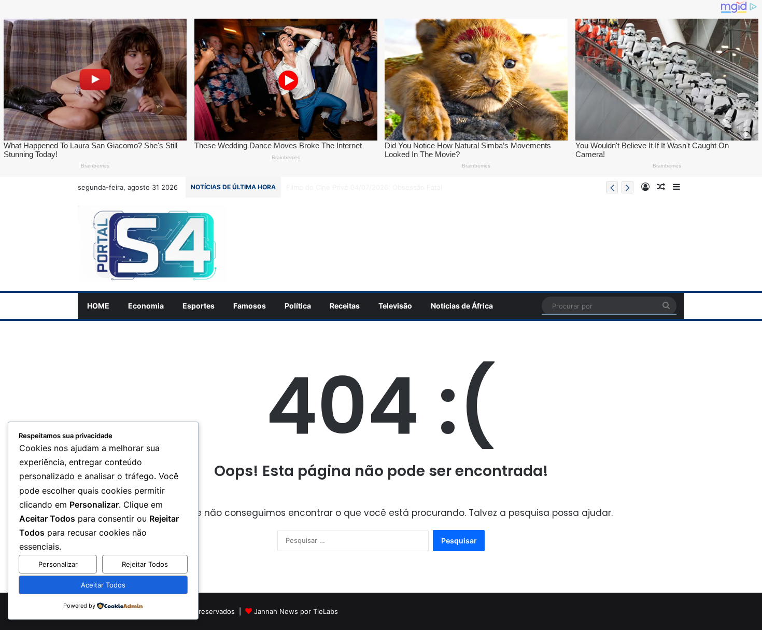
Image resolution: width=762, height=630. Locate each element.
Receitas (345, 305)
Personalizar (58, 564)
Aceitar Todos (103, 585)
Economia (146, 305)
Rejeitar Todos (145, 564)
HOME (98, 305)
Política (298, 305)
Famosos (249, 305)
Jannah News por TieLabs (296, 611)
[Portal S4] (152, 244)
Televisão (395, 305)
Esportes (198, 305)
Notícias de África (462, 305)
